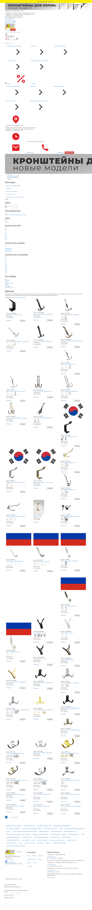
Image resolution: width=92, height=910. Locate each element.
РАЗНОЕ (48, 894)
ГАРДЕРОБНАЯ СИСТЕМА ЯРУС (14, 877)
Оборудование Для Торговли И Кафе (39, 60)
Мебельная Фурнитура (60, 46)
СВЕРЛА (8, 882)
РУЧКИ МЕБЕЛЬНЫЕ (55, 888)
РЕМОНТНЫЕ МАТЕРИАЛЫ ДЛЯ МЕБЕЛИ (74, 880)
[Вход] (8, 39)
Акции (8, 29)
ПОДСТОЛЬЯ (40, 894)
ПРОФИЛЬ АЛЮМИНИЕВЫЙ (40, 888)
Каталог (13, 29)
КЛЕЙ (61, 880)
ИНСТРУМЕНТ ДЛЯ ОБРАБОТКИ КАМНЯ (32, 880)
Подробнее (8, 320)
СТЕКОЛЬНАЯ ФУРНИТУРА (12, 891)
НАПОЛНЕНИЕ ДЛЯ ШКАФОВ (44, 877)
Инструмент (34, 46)
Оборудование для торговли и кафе (14, 197)
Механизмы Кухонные (11, 894)
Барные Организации (42, 891)
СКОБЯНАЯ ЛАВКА (66, 888)
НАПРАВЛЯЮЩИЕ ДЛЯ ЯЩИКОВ (58, 885)
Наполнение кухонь (10, 194)
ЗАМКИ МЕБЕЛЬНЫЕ (44, 882)
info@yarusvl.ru (10, 906)
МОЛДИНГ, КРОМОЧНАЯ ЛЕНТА (40, 885)
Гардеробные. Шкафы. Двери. (14, 46)
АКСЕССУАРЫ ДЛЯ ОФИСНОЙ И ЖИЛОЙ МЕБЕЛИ (24, 882)
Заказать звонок (9, 36)
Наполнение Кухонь (12, 60)
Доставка (41, 907)
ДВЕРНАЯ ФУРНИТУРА (29, 877)
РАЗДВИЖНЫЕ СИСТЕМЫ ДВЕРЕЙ (61, 877)
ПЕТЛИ (83, 885)
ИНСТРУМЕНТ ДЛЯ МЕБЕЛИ (13, 880)
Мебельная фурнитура (11, 191)
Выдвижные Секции (71, 891)
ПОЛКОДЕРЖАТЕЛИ (27, 888)
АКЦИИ (33, 83)
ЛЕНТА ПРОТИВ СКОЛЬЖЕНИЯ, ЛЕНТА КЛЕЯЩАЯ (18, 885)
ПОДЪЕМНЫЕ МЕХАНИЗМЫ (13, 888)
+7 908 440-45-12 (51, 908)
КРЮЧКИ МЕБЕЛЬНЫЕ (69, 882)
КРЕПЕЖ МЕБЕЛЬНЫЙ (56, 882)
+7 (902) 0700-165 (9, 20)
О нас (28, 907)
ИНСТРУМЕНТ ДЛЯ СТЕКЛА (50, 880)
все (11, 868)
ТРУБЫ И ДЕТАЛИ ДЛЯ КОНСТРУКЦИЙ (15, 897)
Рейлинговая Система (30, 894)
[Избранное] (11, 39)
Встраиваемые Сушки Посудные (57, 891)
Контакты (34, 907)
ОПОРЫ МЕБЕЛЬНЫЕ (73, 885)
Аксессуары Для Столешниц (28, 891)
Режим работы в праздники (47, 1)
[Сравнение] (14, 39)
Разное (20, 894)
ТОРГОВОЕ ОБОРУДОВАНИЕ (59, 894)
